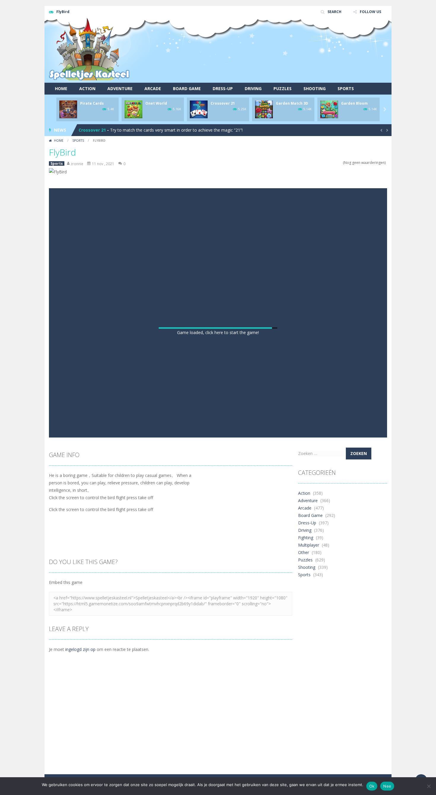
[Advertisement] (279, 60)
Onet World (156, 103)
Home (61, 88)
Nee (387, 786)
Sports (346, 88)
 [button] (228, 593)
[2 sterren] (328, 162)
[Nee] (429, 786)
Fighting (305, 700)
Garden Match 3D (292, 103)
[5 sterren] (340, 162)
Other (303, 715)
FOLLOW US (370, 11)
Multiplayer (308, 708)
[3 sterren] (332, 162)
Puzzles (282, 88)
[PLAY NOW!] (68, 109)
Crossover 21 (223, 103)
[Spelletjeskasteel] (89, 49)
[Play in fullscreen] (218, 593)
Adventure (120, 88)
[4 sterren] (336, 162)
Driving (253, 88)
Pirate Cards (92, 103)
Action (87, 88)
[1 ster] (325, 162)
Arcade (152, 88)
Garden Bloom (354, 103)
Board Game (187, 88)
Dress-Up (223, 88)
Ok (372, 786)
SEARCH (334, 11)
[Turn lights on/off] (196, 593)
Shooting (314, 88)
